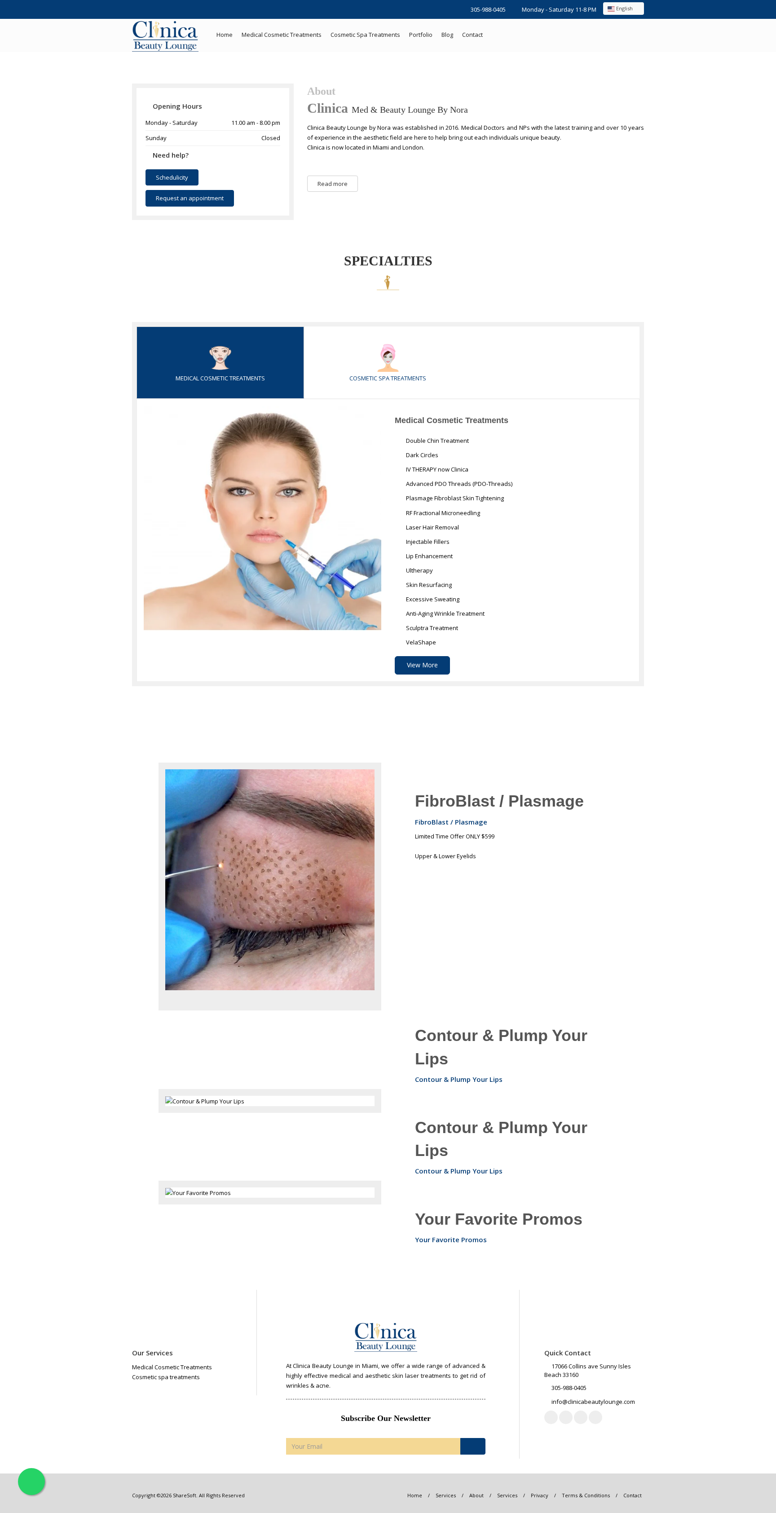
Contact (472, 35)
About (476, 1495)
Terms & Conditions (586, 1495)
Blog (447, 35)
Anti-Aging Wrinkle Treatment (445, 613)
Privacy (539, 1495)
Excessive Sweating (432, 599)
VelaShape (420, 642)
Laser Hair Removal (432, 527)
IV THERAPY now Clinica (436, 469)
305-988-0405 (488, 9)
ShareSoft (184, 1495)
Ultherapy (419, 570)
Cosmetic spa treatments (365, 35)
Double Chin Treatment (437, 441)
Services (446, 1495)
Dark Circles (421, 455)
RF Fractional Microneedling (442, 513)
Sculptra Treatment (431, 628)
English (624, 8)
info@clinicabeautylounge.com (593, 1402)
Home (224, 35)
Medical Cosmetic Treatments (282, 35)
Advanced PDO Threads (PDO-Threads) (458, 484)
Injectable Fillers (427, 542)
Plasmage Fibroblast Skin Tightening (454, 498)
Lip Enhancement (429, 556)
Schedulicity (172, 177)
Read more (332, 184)
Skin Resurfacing (428, 585)
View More (422, 665)
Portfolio (420, 35)
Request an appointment (190, 198)
